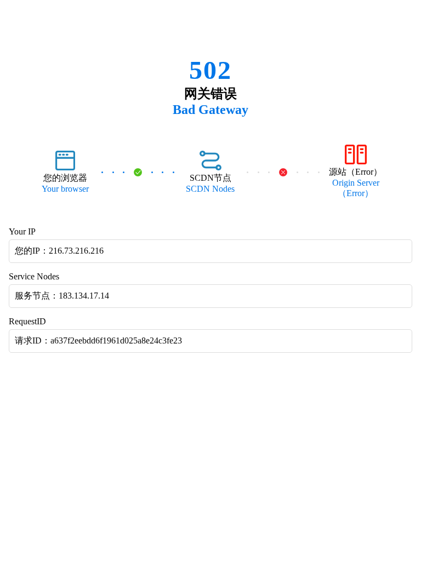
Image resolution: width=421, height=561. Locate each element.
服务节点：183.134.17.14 (62, 295)
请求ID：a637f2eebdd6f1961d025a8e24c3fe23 (98, 340)
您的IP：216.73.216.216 (59, 250)
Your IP (22, 231)
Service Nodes (34, 276)
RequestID (27, 321)
